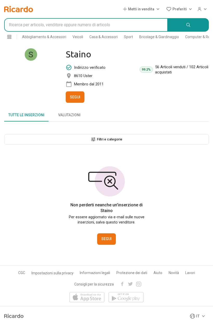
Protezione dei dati (131, 273)
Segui (75, 97)
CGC (21, 273)
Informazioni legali (95, 273)
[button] (142, 9)
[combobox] (86, 25)
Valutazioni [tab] (69, 115)
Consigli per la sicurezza (94, 284)
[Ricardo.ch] (18, 9)
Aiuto (158, 273)
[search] (188, 25)
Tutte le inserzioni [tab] (26, 115)
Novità (174, 273)
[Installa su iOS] (86, 297)
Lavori (190, 273)
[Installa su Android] (126, 297)
